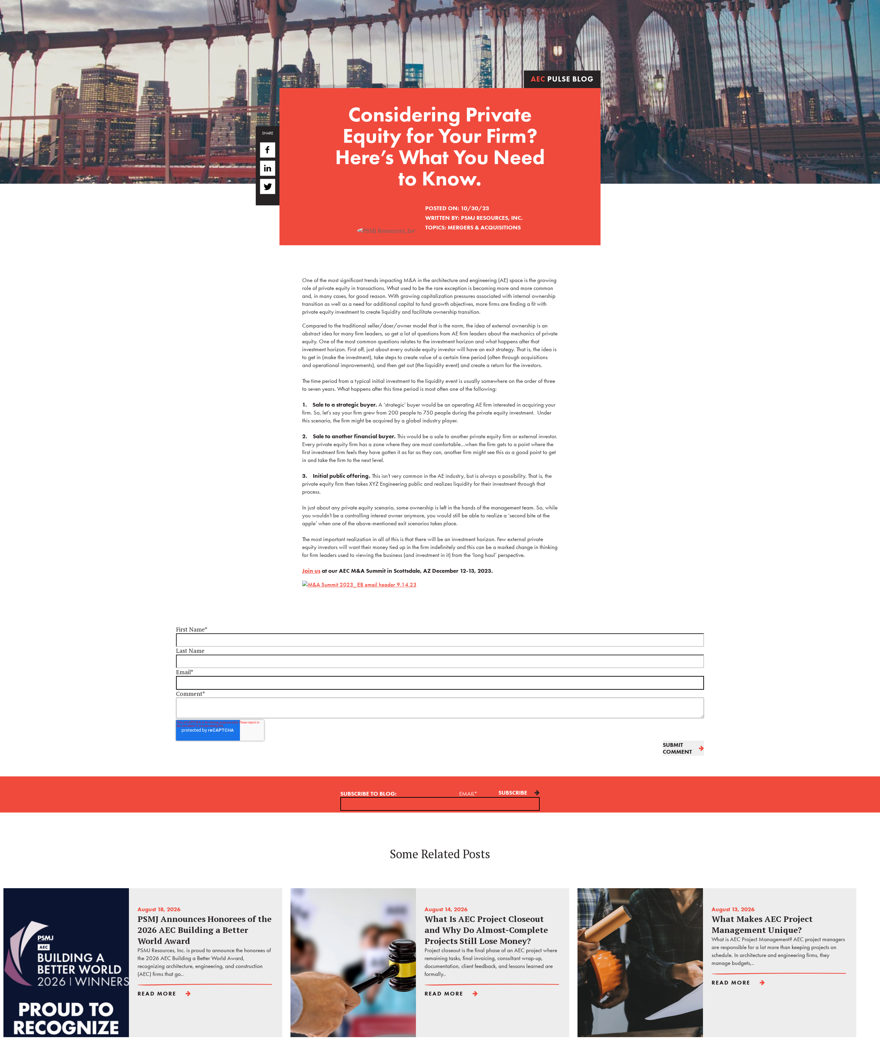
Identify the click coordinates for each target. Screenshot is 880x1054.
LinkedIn (267, 169)
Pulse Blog (562, 79)
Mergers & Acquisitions (484, 227)
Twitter (267, 188)
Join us (311, 570)
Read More (157, 993)
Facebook (267, 150)
